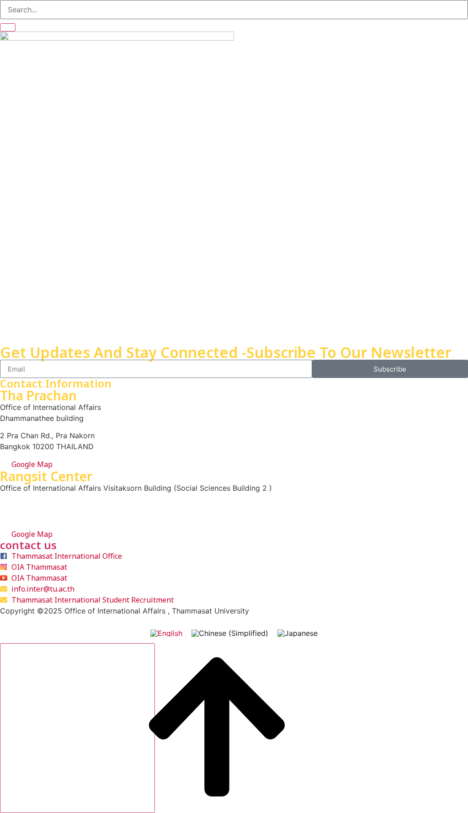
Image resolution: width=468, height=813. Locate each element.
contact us (28, 544)
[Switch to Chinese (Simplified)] (230, 633)
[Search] (8, 27)
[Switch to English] (166, 633)
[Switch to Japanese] (297, 633)
